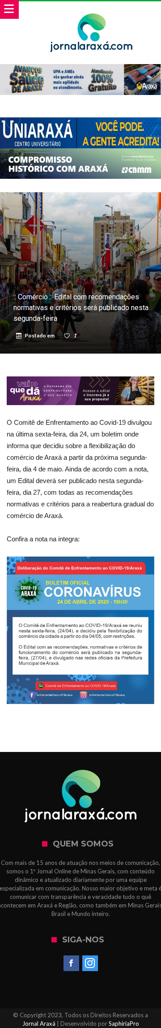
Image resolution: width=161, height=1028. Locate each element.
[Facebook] (71, 963)
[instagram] (90, 963)
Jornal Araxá (38, 1023)
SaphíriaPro (124, 1023)
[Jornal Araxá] (91, 10)
